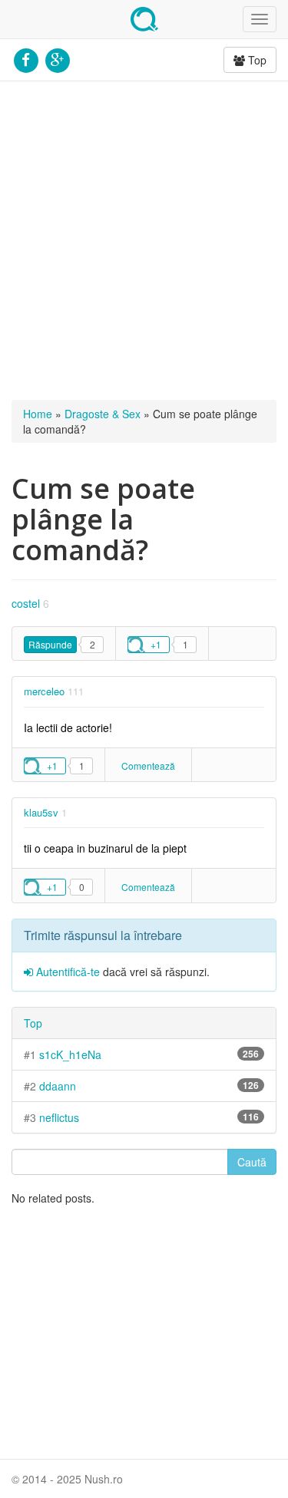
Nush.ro (144, 19)
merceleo (44, 691)
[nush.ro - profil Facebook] (26, 58)
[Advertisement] (144, 240)
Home (37, 413)
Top (255, 60)
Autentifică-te (66, 971)
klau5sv (41, 812)
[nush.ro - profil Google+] (57, 58)
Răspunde (50, 644)
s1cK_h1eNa (70, 1054)
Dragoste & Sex (103, 413)
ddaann (57, 1086)
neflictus (59, 1117)
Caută (251, 1162)
